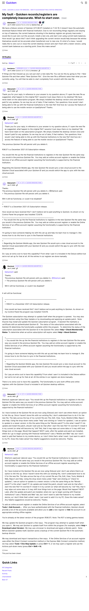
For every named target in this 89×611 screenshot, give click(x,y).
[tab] (6, 57)
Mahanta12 (9, 123)
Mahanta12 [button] (11, 23)
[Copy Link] (41, 25)
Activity (4, 573)
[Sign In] (86, 3)
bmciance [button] (11, 68)
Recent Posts (7, 570)
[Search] (82, 3)
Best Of (4, 580)
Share (5, 50)
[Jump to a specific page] (85, 63)
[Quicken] (11, 3)
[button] (4, 23)
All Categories (7, 567)
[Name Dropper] (40, 23)
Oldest (11, 63)
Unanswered (44, 577)
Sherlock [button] (10, 117)
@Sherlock (56, 278)
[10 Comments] (43, 23)
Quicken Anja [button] (36, 25)
